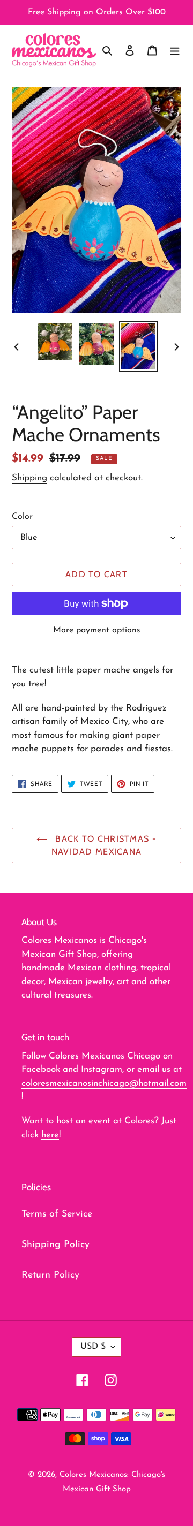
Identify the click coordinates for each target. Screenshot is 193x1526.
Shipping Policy (55, 1245)
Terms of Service (56, 1214)
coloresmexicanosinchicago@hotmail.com (104, 1083)
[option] (55, 342)
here (50, 1134)
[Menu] (175, 50)
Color (22, 516)
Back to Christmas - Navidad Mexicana (104, 845)
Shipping (29, 477)
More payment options (96, 630)
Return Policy (50, 1275)
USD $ (93, 1346)
